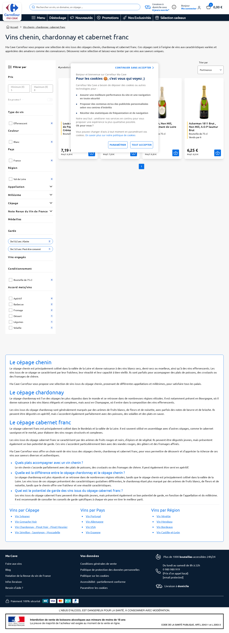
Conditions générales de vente (98, 563)
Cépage (13, 203)
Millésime (14, 195)
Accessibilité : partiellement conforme (103, 581)
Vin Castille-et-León (168, 532)
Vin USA (91, 527)
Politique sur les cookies (94, 575)
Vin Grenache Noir (26, 521)
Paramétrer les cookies (94, 587)
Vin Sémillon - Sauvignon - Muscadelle (37, 532)
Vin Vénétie (164, 516)
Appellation (16, 186)
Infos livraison (13, 581)
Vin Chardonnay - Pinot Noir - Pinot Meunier (41, 527)
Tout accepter (142, 144)
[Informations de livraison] (174, 7)
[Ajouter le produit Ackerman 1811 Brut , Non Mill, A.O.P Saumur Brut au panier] (217, 153)
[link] (12, 11)
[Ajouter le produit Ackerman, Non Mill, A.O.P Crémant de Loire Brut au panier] (175, 153)
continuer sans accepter (133, 67)
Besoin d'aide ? (14, 587)
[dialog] (114, 107)
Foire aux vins (13, 563)
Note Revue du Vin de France (28, 211)
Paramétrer (118, 144)
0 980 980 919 (171, 569)
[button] (191, 7)
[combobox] (85, 7)
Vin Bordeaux (165, 527)
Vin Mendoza (164, 521)
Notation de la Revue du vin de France (28, 575)
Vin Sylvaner (22, 516)
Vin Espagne (93, 532)
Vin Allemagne (94, 521)
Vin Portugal (93, 516)
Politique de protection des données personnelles (109, 569)
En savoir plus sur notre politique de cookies (110, 135)
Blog (8, 569)
